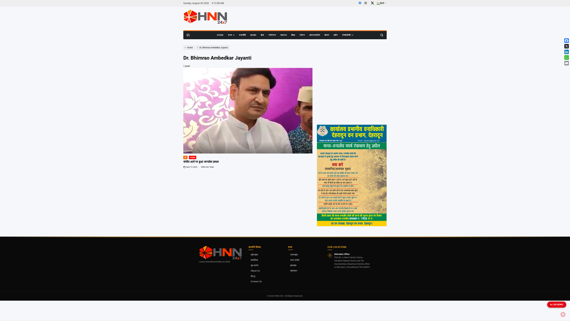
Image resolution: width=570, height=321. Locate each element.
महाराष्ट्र (293, 271)
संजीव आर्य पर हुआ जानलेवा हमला (201, 161)
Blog (253, 276)
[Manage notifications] (563, 314)
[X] (566, 46)
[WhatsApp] (566, 57)
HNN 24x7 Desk (207, 167)
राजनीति (242, 35)
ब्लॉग (336, 35)
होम (185, 157)
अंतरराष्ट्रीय (314, 35)
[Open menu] (188, 35)
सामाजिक (254, 260)
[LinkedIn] (566, 52)
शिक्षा (293, 35)
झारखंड (293, 265)
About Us (255, 271)
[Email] (566, 63)
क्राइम (253, 35)
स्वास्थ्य (283, 35)
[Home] (189, 50)
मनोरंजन (272, 35)
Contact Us (256, 281)
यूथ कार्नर (254, 265)
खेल (262, 35)
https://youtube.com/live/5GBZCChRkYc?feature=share (343, 69)
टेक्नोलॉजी (346, 35)
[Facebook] (566, 40)
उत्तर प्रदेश (294, 260)
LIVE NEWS (557, 304)
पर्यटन (302, 35)
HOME (220, 35)
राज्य (230, 35)
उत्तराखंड (192, 157)
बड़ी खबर (254, 255)
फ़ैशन (327, 35)
